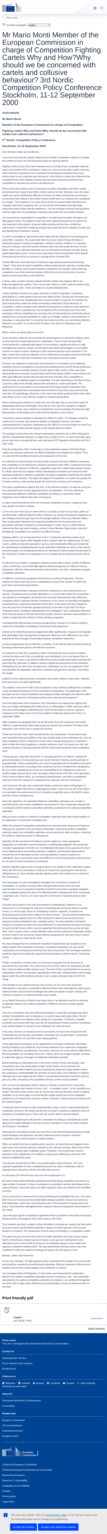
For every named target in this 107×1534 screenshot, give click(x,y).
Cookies (6, 1491)
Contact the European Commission (19, 1464)
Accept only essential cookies (58, 1527)
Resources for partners (13, 1475)
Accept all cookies (23, 1527)
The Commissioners (12, 1425)
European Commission (13, 1420)
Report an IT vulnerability (14, 1480)
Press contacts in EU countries (17, 1363)
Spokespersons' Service (14, 1358)
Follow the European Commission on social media (27, 1470)
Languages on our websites (16, 1486)
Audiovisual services (12, 1431)
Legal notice (8, 1501)
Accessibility (8, 1406)
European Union (10, 1436)
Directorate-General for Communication (21, 1400)
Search (102, 8)
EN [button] (95, 8)
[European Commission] (11, 7)
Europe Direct (9, 1369)
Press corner (12, 18)
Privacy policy (9, 1496)
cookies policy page (55, 1515)
